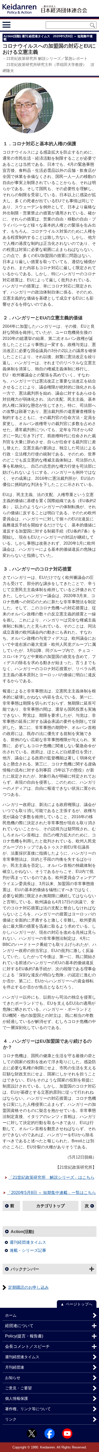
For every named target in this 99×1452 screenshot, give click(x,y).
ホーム (10, 1315)
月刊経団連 (14, 1367)
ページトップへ (79, 1304)
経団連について (19, 1326)
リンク (10, 1419)
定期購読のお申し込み (28, 1287)
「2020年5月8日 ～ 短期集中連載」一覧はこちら (51, 1192)
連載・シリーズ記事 (28, 1250)
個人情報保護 (16, 1398)
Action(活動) (22, 1231)
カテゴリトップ (50, 1206)
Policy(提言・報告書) (24, 1336)
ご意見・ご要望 (18, 1388)
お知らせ (12, 1377)
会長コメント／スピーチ (27, 1346)
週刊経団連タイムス (28, 1242)
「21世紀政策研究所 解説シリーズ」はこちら (51, 1177)
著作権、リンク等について (28, 1409)
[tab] (16, 25)
